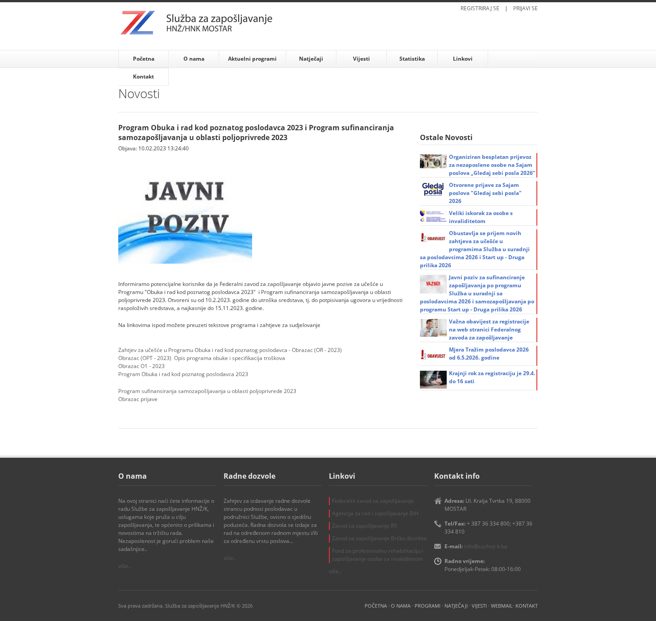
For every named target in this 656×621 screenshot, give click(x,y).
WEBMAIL (502, 605)
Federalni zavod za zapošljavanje (373, 501)
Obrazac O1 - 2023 (141, 366)
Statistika (412, 58)
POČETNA (376, 605)
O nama (193, 58)
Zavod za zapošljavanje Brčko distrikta (379, 538)
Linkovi (463, 58)
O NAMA (401, 605)
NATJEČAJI (456, 605)
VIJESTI (479, 605)
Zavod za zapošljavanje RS (364, 526)
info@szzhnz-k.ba (485, 546)
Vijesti (361, 58)
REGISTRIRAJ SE (480, 8)
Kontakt (143, 76)
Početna (143, 58)
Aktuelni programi (252, 58)
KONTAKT (526, 605)
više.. (124, 566)
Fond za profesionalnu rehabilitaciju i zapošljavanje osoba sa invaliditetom (377, 555)
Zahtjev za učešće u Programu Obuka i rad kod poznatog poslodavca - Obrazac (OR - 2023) (230, 350)
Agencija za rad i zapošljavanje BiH (375, 513)
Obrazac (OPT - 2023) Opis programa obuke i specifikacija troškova (201, 358)
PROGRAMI (427, 605)
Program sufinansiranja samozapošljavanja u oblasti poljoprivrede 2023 (207, 391)
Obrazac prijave (138, 399)
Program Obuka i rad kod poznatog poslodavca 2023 (183, 374)
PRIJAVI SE (525, 8)
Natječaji (311, 58)
